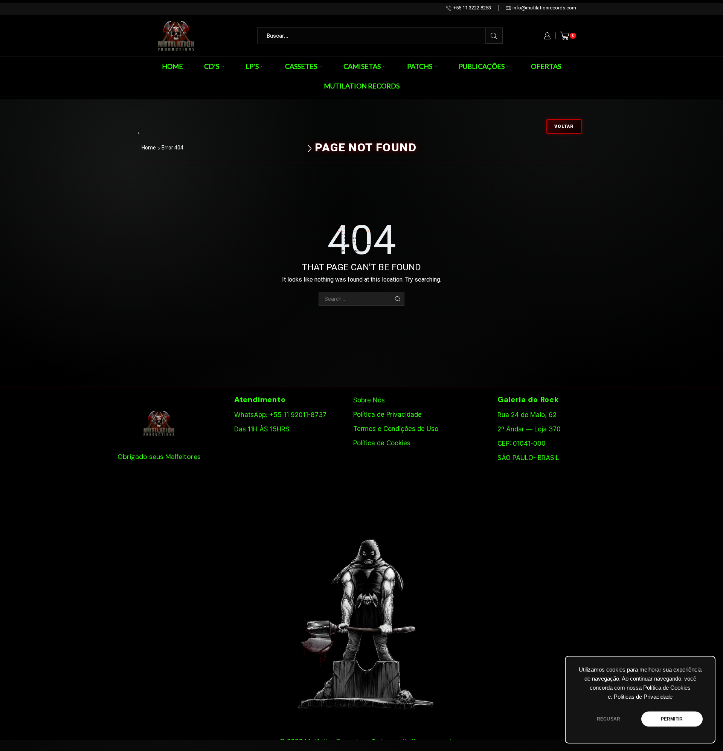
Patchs (419, 66)
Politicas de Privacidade (643, 697)
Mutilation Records (362, 86)
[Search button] (493, 36)
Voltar (564, 126)
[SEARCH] (397, 299)
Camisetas (362, 66)
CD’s (211, 66)
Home (172, 66)
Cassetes (301, 66)
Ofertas (546, 66)
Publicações (482, 66)
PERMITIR (672, 719)
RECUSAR (608, 719)
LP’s (252, 66)
